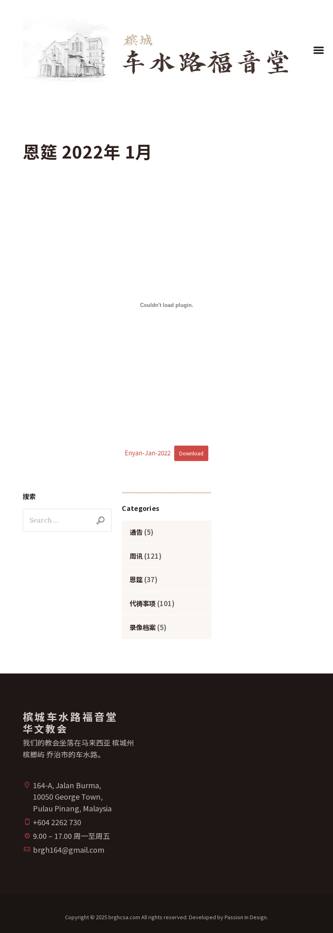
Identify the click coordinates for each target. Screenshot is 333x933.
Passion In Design (246, 917)
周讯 (136, 556)
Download (191, 453)
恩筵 (136, 579)
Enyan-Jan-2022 (148, 452)
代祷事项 (143, 603)
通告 (136, 532)
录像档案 (143, 627)
